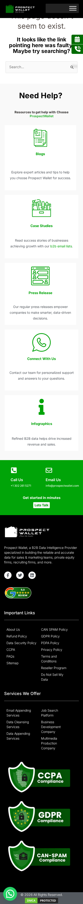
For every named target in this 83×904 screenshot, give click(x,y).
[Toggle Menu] (73, 8)
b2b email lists (61, 246)
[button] (41, 505)
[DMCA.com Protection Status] (41, 900)
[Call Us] (14, 470)
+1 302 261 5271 (21, 485)
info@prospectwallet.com (62, 485)
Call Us (17, 479)
